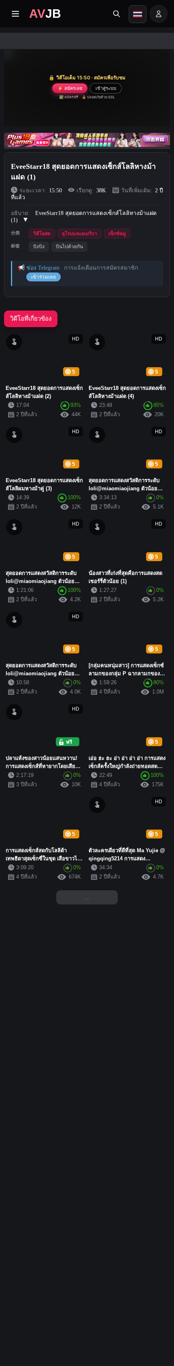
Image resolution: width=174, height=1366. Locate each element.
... (87, 897)
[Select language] (137, 14)
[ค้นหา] (116, 14)
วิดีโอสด (42, 233)
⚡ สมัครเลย (69, 88)
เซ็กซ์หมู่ (117, 233)
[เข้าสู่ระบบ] (159, 14)
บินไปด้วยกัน (69, 246)
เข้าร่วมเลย (43, 277)
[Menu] (15, 14)
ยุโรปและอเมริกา (79, 233)
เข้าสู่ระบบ (105, 88)
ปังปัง (39, 246)
